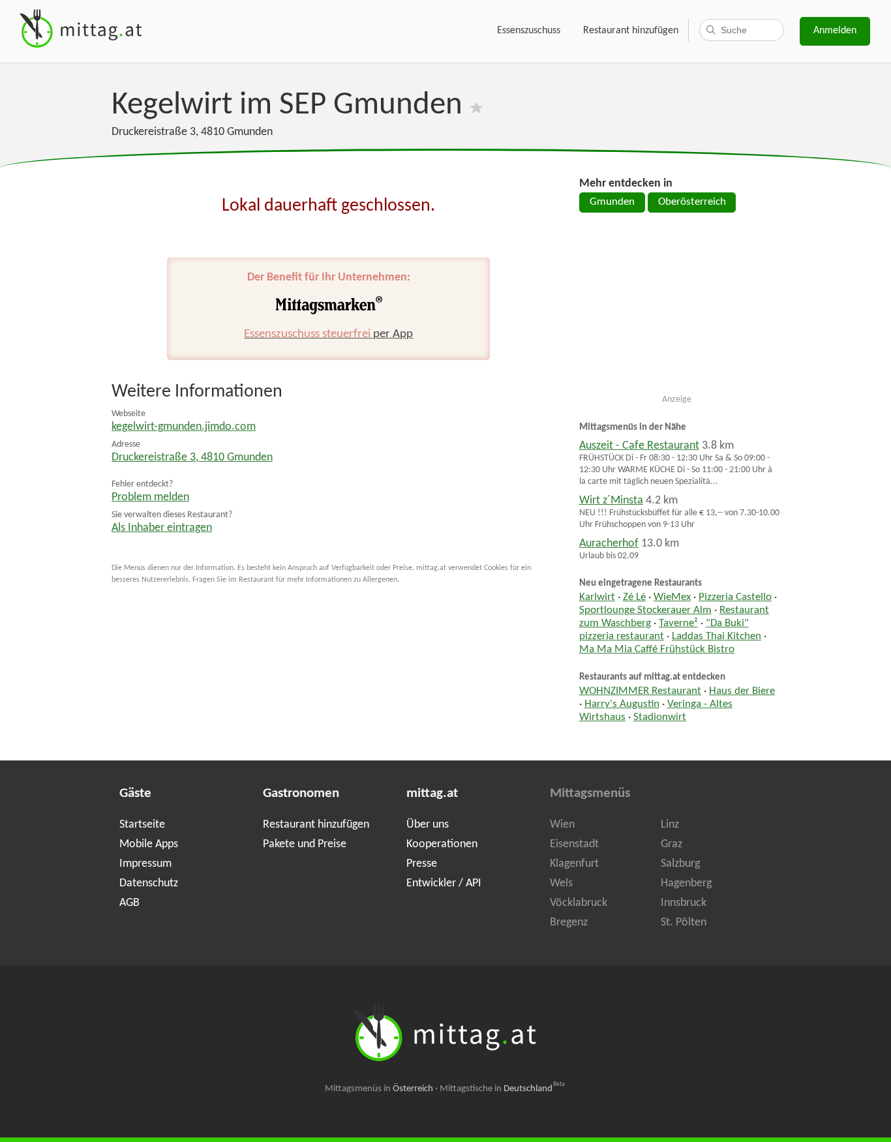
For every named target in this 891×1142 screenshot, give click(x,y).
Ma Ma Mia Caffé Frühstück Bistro (656, 649)
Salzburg (680, 863)
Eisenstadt (574, 844)
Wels (561, 883)
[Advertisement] (677, 308)
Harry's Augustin (621, 704)
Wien (562, 824)
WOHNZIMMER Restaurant (640, 691)
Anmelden (834, 30)
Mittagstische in (502, 1089)
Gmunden (612, 202)
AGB (129, 903)
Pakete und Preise (304, 844)
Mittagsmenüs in (379, 1089)
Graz (671, 844)
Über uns (427, 824)
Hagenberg (686, 883)
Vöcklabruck (578, 903)
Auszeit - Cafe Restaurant (639, 445)
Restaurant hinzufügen (630, 30)
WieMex (672, 597)
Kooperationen (441, 844)
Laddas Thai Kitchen (716, 636)
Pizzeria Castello (735, 597)
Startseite (142, 824)
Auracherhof (609, 543)
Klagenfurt (574, 863)
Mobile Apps (148, 844)
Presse (421, 863)
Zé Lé (634, 597)
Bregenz (569, 922)
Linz (670, 824)
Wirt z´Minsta (611, 500)
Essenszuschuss (528, 30)
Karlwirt (597, 597)
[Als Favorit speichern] (476, 105)
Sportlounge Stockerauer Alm (645, 610)
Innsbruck (683, 903)
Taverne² (678, 623)
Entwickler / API (443, 883)
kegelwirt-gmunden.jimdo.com (184, 426)
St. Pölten (683, 922)
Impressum (145, 863)
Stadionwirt (659, 717)
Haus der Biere (742, 691)
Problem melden (150, 497)
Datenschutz (148, 883)
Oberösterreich (692, 202)
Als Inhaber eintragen (162, 527)
